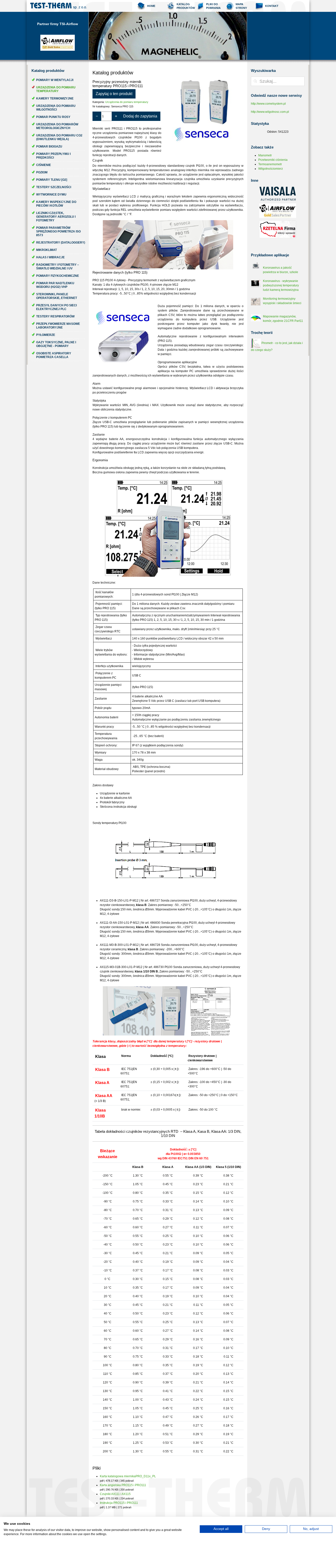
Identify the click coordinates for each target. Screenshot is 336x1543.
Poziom (41, 172)
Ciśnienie (43, 165)
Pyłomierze (45, 335)
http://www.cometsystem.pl (268, 103)
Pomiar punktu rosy (53, 117)
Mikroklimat (46, 250)
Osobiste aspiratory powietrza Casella (53, 355)
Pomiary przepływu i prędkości (53, 155)
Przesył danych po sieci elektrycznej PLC (56, 307)
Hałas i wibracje (50, 257)
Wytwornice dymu (51, 194)
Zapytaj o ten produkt (114, 94)
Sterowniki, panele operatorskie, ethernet (56, 296)
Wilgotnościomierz (270, 168)
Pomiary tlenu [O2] (51, 179)
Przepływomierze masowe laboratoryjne (58, 325)
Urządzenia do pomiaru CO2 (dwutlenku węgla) (59, 137)
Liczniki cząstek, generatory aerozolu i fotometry (56, 216)
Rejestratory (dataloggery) (60, 242)
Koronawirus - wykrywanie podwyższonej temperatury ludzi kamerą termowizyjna (281, 285)
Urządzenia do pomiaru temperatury (56, 89)
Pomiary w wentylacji (54, 80)
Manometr (265, 155)
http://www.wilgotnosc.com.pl (270, 112)
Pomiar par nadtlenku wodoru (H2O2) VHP (55, 285)
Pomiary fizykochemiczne (57, 276)
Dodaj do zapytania (140, 116)
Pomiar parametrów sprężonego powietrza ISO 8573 (58, 231)
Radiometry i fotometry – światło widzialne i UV (57, 266)
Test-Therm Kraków (59, 6)
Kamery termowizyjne (55, 98)
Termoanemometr (270, 164)
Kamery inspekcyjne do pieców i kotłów (56, 203)
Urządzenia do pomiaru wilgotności (56, 107)
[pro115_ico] (205, 109)
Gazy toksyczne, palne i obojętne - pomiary (56, 344)
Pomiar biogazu (49, 146)
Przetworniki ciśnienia (273, 160)
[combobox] (278, 81)
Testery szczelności (53, 187)
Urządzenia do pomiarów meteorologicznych (57, 126)
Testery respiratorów (55, 316)
